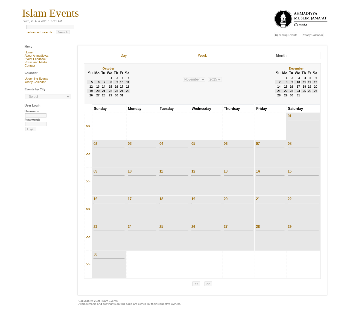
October (108, 68)
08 (289, 144)
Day (124, 55)
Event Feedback (35, 59)
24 (130, 227)
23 (95, 227)
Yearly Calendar (313, 34)
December (296, 68)
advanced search (39, 32)
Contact (30, 65)
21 (258, 199)
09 (95, 171)
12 (193, 171)
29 (289, 227)
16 (95, 199)
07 (258, 144)
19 (193, 199)
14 (258, 171)
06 (226, 144)
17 (130, 199)
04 (161, 144)
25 (161, 227)
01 (289, 116)
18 (161, 199)
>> (88, 126)
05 (193, 144)
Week (202, 55)
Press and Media (36, 62)
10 (130, 171)
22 (289, 199)
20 (226, 199)
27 (226, 227)
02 (95, 144)
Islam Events (50, 13)
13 (226, 171)
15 (289, 171)
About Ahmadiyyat (36, 55)
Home (29, 52)
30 (95, 254)
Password (32, 119)
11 (161, 171)
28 (258, 227)
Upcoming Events (286, 34)
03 (130, 144)
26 (193, 227)
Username (32, 111)
